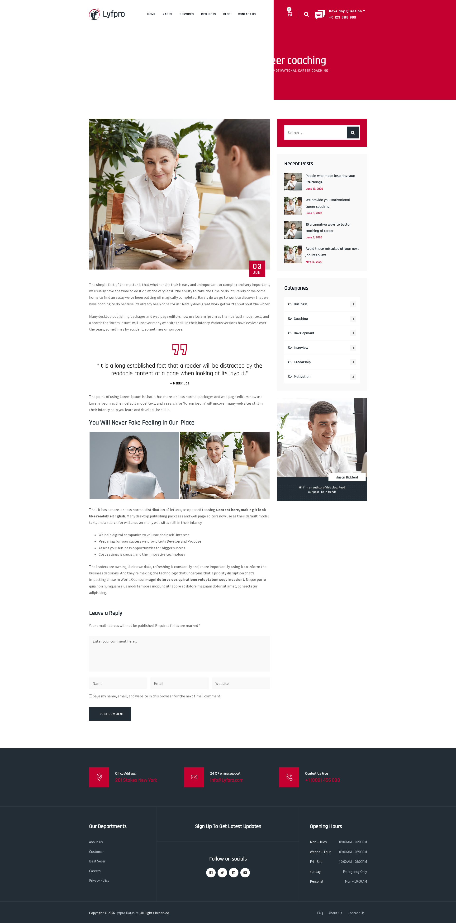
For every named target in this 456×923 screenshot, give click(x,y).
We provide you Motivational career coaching (328, 203)
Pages (167, 14)
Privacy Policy (99, 880)
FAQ (320, 913)
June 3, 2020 (314, 213)
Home (151, 14)
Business (301, 304)
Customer (96, 851)
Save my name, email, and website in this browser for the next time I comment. (157, 696)
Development (304, 333)
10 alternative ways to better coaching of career (328, 227)
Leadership (302, 362)
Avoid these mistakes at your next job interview (332, 252)
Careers (95, 871)
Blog (227, 14)
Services (187, 14)
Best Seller (97, 861)
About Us (96, 842)
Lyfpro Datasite (127, 913)
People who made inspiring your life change (330, 179)
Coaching (301, 318)
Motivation (302, 376)
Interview (301, 347)
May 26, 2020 (314, 262)
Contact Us (247, 14)
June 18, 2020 (314, 189)
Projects (208, 14)
